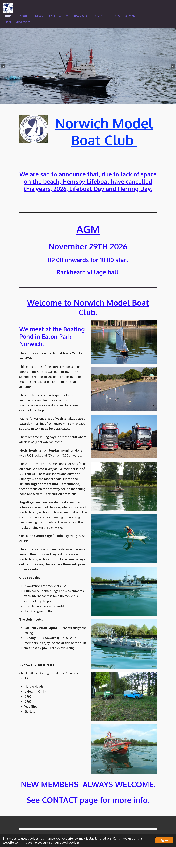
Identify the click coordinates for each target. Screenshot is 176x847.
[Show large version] (124, 342)
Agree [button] (164, 840)
